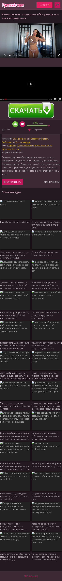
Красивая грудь (22, 142)
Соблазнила (8, 142)
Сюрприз (11, 146)
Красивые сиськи (43, 146)
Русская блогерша (25, 146)
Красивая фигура (10, 149)
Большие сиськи (21, 139)
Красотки (35, 139)
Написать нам (31, 576)
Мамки (44, 139)
